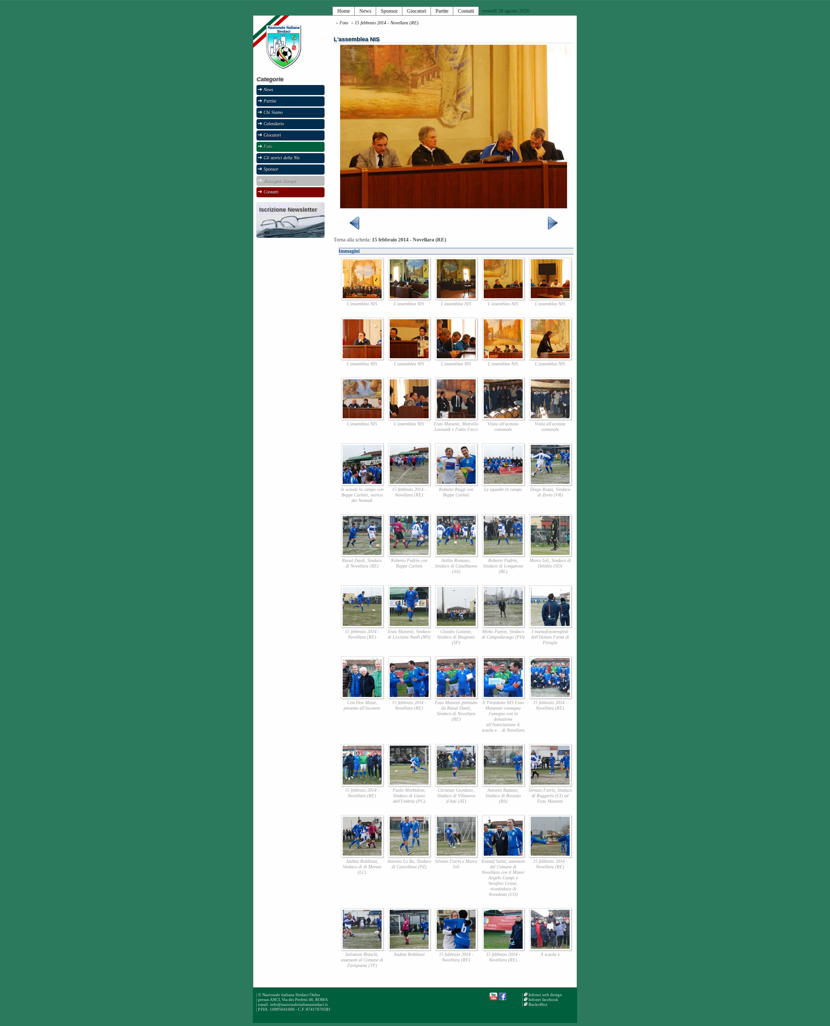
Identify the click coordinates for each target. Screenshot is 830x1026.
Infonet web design (545, 995)
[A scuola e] (550, 948)
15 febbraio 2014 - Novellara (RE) (387, 22)
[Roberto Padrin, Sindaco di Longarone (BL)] (503, 554)
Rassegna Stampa (280, 180)
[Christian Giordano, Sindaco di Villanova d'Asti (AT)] (456, 784)
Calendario (274, 123)
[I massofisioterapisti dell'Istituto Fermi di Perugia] (550, 626)
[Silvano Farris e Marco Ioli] (456, 855)
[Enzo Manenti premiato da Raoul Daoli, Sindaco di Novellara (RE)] (456, 697)
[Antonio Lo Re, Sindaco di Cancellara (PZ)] (409, 855)
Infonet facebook (543, 999)
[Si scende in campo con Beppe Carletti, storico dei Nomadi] (362, 483)
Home (343, 11)
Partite (441, 11)
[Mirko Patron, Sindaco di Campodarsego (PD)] (503, 626)
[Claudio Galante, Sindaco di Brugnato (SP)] (456, 626)
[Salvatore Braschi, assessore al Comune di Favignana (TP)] (362, 948)
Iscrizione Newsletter (288, 209)
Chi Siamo (273, 112)
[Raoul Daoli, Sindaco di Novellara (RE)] (362, 554)
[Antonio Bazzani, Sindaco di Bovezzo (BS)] (503, 784)
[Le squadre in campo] (503, 483)
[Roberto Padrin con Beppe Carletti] (409, 554)
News (365, 11)
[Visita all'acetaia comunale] (503, 418)
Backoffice (538, 1004)
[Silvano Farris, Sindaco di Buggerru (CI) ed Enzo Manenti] (550, 784)
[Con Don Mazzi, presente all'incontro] (362, 697)
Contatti (466, 11)
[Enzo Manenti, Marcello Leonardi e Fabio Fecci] (456, 418)
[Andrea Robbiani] (409, 948)
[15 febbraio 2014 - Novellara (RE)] (409, 483)
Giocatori (416, 11)
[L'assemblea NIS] (362, 298)
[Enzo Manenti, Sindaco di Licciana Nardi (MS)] (409, 626)
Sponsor (389, 11)
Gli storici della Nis (282, 157)
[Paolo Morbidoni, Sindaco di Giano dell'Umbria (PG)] (409, 784)
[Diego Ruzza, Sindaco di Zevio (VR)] (550, 483)
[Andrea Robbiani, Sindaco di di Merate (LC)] (362, 855)
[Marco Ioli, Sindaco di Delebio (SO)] (550, 554)
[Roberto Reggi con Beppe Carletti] (456, 483)
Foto (343, 22)
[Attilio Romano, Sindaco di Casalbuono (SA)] (456, 554)
